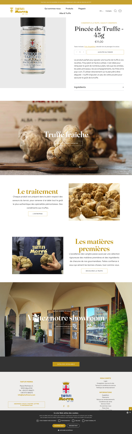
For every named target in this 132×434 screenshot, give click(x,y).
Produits (69, 8)
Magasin (82, 8)
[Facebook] (64, 406)
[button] (66, 430)
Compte (109, 11)
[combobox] (127, 413)
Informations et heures (66, 326)
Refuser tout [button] (73, 425)
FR (101, 11)
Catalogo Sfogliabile (66, 364)
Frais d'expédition (90, 46)
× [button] (130, 412)
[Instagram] (68, 406)
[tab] (99, 74)
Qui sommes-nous (53, 8)
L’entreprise (38, 214)
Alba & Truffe (65, 13)
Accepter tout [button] (59, 425)
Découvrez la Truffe (94, 271)
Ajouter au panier (105, 52)
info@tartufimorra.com (26, 395)
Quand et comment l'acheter (66, 143)
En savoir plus (88, 417)
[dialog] (66, 422)
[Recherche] (115, 11)
